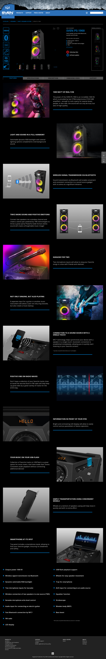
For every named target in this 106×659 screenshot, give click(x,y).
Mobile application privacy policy (43, 644)
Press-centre (38, 13)
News (64, 641)
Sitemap (84, 644)
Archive (7, 649)
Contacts (84, 642)
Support (29, 13)
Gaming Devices (9, 644)
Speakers (13, 21)
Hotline (37, 642)
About (48, 13)
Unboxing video (74, 52)
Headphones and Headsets (12, 642)
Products (19, 13)
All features (69, 47)
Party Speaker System (24, 21)
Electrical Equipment (10, 646)
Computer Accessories (10, 645)
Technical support (39, 641)
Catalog (6, 21)
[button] (97, 68)
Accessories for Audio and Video (13, 648)
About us (84, 641)
